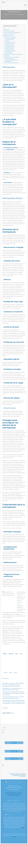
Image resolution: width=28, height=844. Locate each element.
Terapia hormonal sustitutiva (12, 62)
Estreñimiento (9, 53)
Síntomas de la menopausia (10, 36)
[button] (25, 5)
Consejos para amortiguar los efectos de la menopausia (13, 55)
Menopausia (6, 29)
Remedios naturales (10, 58)
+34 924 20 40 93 (22, 776)
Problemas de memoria (10, 46)
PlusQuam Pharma (20, 14)
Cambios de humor (9, 39)
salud (21, 653)
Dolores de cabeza (10, 51)
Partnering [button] (14, 758)
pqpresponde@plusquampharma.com (19, 775)
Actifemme (19, 595)
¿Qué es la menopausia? (9, 30)
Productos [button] (14, 751)
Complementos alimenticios (11, 60)
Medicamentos (9, 61)
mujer (16, 653)
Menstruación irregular (10, 38)
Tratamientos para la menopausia (11, 57)
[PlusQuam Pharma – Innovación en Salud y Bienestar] (12, 5)
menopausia (11, 653)
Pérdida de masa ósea (10, 42)
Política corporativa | (12, 792)
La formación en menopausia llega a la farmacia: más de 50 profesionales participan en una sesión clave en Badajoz (13, 693)
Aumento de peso (9, 45)
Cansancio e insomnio (10, 43)
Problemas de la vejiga (10, 50)
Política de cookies (14, 795)
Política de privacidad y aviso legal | (14, 794)
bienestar (5, 653)
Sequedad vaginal (9, 47)
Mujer (13, 14)
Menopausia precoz (8, 35)
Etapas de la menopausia (9, 33)
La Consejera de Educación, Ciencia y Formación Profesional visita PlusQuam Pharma (13, 697)
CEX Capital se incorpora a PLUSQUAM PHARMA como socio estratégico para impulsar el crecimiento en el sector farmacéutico (13, 685)
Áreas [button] (14, 742)
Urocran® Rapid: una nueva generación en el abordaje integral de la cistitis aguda (12, 689)
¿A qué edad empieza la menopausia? (12, 32)
